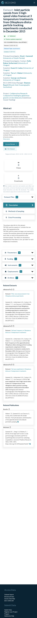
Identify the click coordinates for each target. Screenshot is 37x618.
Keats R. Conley (17, 68)
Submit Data (8, 610)
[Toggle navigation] (34, 2)
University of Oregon (12, 80)
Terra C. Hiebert (17, 73)
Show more (6, 139)
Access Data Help (9, 598)
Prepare (6, 614)
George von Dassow (18, 78)
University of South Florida (14, 58)
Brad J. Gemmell (26, 56)
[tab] (19, 205)
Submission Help (9, 616)
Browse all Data (9, 596)
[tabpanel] (18, 234)
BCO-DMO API (9, 601)
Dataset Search (9, 594)
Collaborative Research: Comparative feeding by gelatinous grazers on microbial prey (16, 95)
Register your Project (10, 612)
